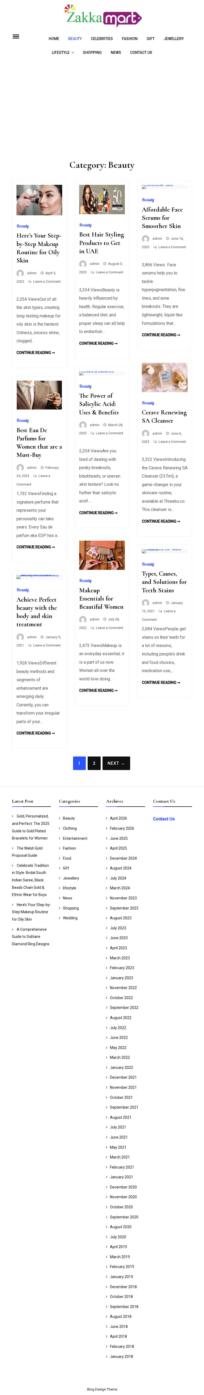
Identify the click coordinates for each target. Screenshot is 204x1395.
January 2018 (121, 1356)
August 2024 (120, 868)
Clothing (70, 828)
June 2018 (119, 1326)
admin (32, 273)
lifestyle (61, 52)
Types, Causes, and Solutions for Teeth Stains (164, 582)
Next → (116, 763)
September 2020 (124, 1217)
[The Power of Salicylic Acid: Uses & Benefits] (96, 371)
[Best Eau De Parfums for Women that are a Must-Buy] (39, 408)
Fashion (130, 39)
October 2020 (121, 1207)
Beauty (75, 39)
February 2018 (122, 1346)
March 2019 (120, 1257)
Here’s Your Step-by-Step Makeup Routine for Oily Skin (31, 912)
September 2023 (124, 908)
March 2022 (120, 1057)
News (116, 52)
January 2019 (121, 1277)
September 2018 (124, 1307)
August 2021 (120, 1117)
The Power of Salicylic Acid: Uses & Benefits (99, 404)
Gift (151, 39)
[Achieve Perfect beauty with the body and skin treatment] (39, 574)
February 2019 (122, 1267)
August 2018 (120, 1316)
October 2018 (121, 1297)
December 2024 (123, 858)
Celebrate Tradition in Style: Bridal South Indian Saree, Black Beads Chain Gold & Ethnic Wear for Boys (30, 880)
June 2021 (119, 1137)
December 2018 (123, 1287)
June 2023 (119, 938)
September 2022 (124, 1007)
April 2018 (118, 1336)
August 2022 (120, 1018)
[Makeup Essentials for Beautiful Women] (102, 568)
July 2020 (118, 1237)
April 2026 (118, 818)
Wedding (70, 918)
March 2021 (120, 1157)
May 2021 (118, 1147)
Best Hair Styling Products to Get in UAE (101, 243)
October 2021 (121, 1097)
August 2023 (120, 918)
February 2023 (122, 968)
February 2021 (122, 1167)
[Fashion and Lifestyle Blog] (102, 27)
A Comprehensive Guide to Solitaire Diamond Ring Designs (30, 936)
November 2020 (123, 1197)
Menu (22, 36)
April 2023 (118, 948)
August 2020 (120, 1227)
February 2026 (122, 828)
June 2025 (119, 838)
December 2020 (123, 1187)
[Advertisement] (102, 110)
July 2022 (118, 1028)
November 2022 (123, 988)
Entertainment (75, 838)
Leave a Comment (47, 281)
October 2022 (121, 998)
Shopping (92, 52)
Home (54, 39)
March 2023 (120, 958)
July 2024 (118, 878)
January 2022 (121, 1067)
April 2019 (118, 1247)
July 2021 (118, 1127)
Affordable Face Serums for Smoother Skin (162, 218)
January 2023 (121, 978)
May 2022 (118, 1048)
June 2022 (119, 1037)
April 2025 (118, 848)
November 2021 (123, 1087)
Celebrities (102, 39)
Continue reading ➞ (35, 353)
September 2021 (124, 1107)
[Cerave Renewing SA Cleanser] (165, 390)
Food (67, 858)
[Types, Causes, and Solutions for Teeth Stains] (165, 549)
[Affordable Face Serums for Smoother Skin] (157, 184)
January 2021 (121, 1177)
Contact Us (141, 52)
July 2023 (118, 928)
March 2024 (120, 888)
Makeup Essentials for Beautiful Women (101, 599)
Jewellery (174, 39)
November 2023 (123, 898)
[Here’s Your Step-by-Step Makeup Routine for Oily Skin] (39, 213)
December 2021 (123, 1077)
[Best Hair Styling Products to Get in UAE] (102, 212)
